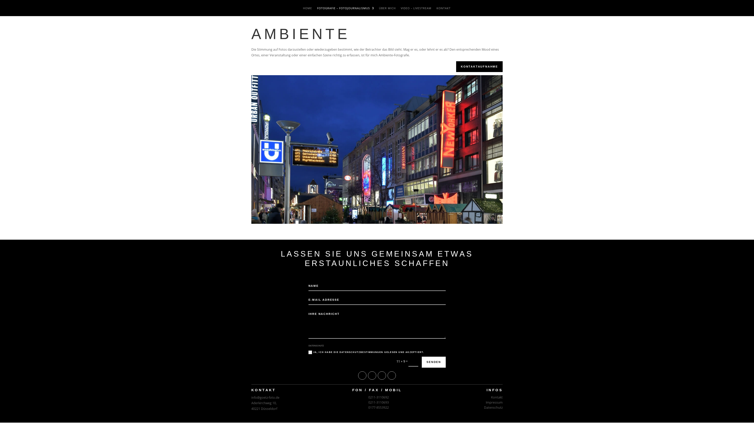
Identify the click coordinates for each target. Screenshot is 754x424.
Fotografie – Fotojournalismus (343, 8)
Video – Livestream (416, 8)
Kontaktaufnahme (479, 66)
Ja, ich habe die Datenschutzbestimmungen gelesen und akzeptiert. (368, 352)
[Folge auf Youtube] (362, 375)
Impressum (494, 402)
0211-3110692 (378, 397)
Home (307, 8)
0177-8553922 (378, 407)
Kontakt (443, 8)
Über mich (387, 8)
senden (433, 362)
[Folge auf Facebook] (372, 375)
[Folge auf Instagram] (382, 375)
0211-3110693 (378, 402)
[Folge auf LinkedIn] (392, 375)
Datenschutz (493, 407)
